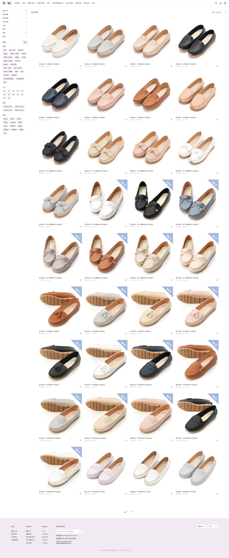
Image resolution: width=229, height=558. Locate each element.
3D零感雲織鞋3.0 (58, 3)
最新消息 (78, 3)
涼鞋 (48, 3)
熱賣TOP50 (31, 3)
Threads (44, 540)
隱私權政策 (14, 540)
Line (43, 531)
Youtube (44, 543)
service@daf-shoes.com (69, 535)
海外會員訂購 (30, 537)
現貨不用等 (41, 3)
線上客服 (29, 543)
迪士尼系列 (69, 3)
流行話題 (87, 3)
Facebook (45, 537)
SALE (93, 3)
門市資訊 (14, 537)
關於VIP (28, 531)
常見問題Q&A (30, 540)
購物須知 (29, 534)
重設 (25, 42)
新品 (23, 3)
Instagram (45, 534)
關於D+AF (14, 531)
